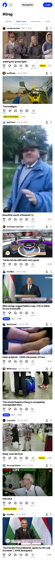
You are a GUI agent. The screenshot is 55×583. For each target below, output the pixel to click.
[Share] (46, 28)
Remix (6, 319)
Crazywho (11, 420)
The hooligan (10, 106)
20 (23, 117)
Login (47, 5)
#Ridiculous (12, 369)
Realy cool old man (13, 454)
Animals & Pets (10, 509)
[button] (4, 65)
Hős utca (7, 498)
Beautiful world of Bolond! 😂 (18, 215)
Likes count (21, 21)
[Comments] (15, 65)
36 (19, 319)
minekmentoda (13, 28)
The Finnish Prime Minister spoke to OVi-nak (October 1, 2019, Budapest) (26, 549)
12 (49, 219)
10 (49, 264)
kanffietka (11, 73)
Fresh (48, 21)
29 (49, 458)
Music (42, 66)
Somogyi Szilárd (13, 465)
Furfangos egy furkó (15, 227)
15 (49, 361)
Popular (8, 21)
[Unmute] (6, 55)
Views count (35, 21)
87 (49, 555)
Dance (42, 458)
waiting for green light (15, 61)
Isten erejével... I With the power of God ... (25, 357)
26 (19, 415)
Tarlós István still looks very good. (21, 260)
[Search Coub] (10, 5)
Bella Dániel (12, 324)
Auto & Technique (11, 117)
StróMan (10, 272)
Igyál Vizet (11, 122)
